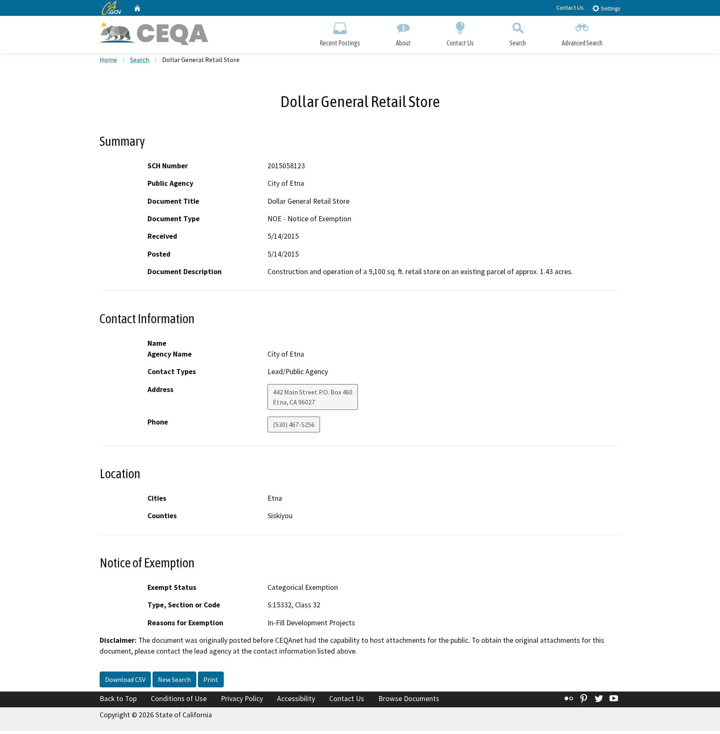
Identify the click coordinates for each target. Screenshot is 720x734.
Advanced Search (582, 43)
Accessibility (296, 698)
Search (518, 43)
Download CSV (125, 679)
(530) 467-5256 (294, 424)
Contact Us (570, 7)
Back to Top (118, 698)
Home (108, 59)
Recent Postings (340, 43)
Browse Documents (408, 698)
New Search (174, 679)
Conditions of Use (179, 698)
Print (210, 679)
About (403, 43)
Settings (610, 8)
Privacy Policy (242, 698)
